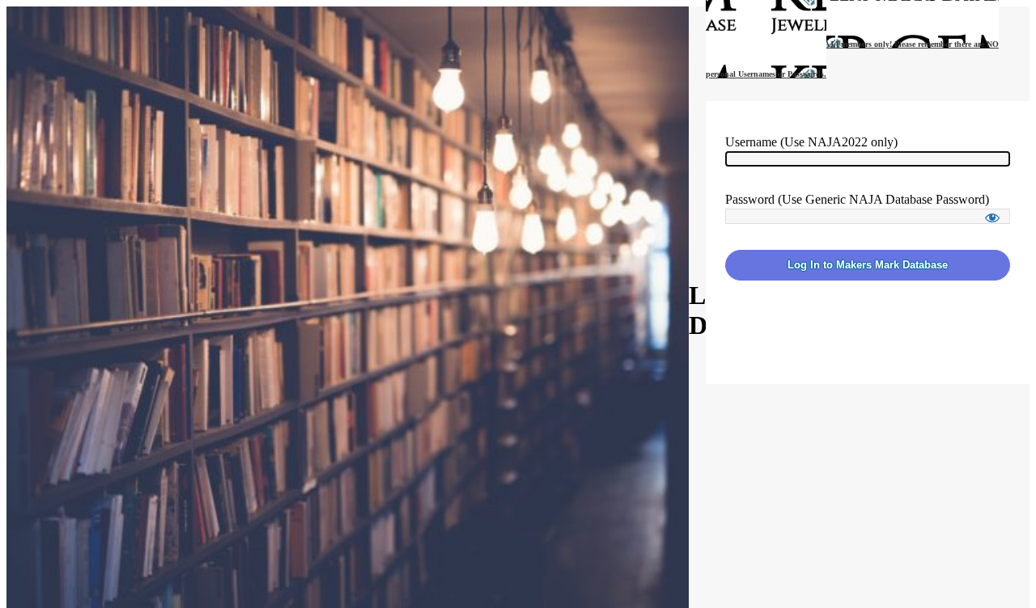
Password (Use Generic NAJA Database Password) (857, 199)
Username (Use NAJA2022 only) (811, 142)
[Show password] (992, 217)
